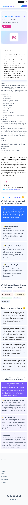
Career (2, 465)
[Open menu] (26, 2)
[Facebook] (8, 496)
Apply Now (24, 6)
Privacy (16, 502)
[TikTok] (14, 496)
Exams (2, 473)
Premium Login (4, 491)
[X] (17, 496)
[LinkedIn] (20, 496)
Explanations (4, 476)
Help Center (4, 488)
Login (2, 462)
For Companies (4, 479)
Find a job (21, 1)
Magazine (3, 482)
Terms (11, 502)
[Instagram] (11, 496)
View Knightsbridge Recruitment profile (11, 189)
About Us (3, 468)
